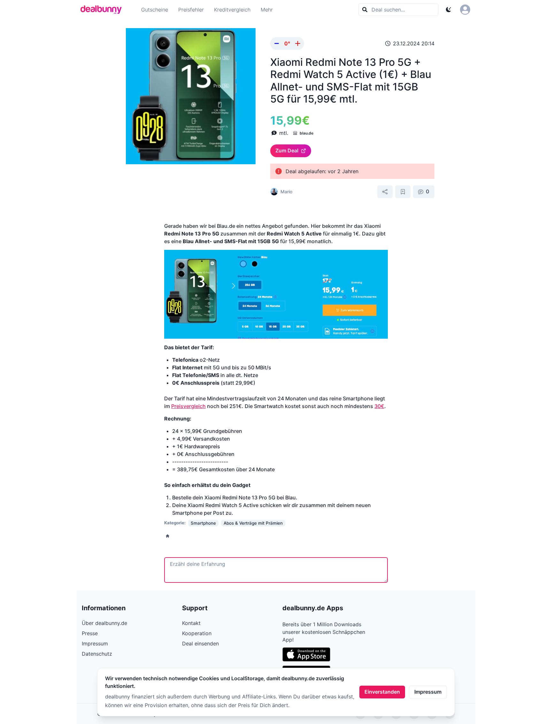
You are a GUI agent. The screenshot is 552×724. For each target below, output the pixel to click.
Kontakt (191, 623)
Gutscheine (154, 9)
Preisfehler (191, 9)
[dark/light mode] (448, 9)
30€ (379, 406)
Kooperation (196, 633)
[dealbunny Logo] (103, 9)
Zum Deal (286, 150)
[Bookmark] (402, 191)
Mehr (267, 9)
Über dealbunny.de (104, 623)
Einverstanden (382, 692)
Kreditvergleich (232, 9)
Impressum (427, 692)
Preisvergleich (188, 406)
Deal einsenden (200, 643)
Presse (90, 633)
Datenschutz (97, 654)
